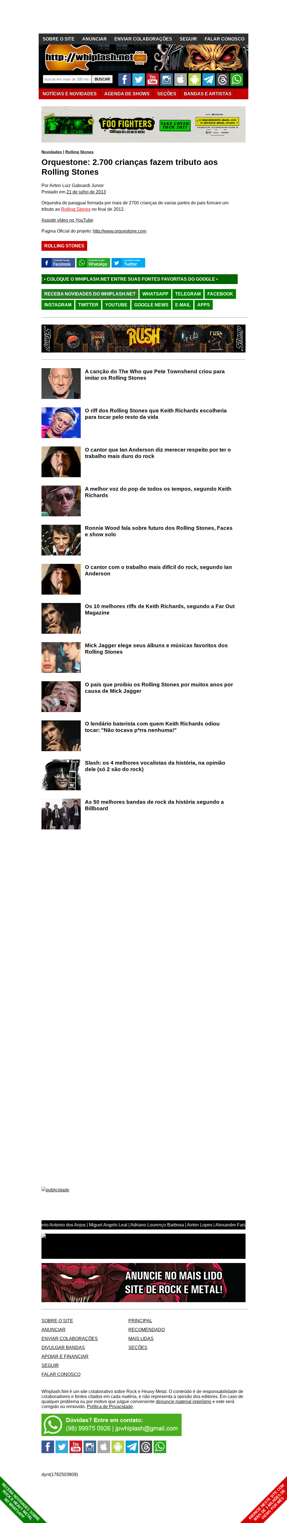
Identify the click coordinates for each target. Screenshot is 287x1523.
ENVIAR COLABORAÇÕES (143, 39)
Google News (151, 304)
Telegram (188, 294)
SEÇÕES (166, 93)
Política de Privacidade (110, 1406)
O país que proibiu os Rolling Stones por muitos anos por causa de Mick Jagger (159, 688)
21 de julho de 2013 (86, 192)
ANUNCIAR (94, 39)
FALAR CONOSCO (224, 39)
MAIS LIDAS (141, 1338)
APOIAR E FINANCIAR (65, 1356)
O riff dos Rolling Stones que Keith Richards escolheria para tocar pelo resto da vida (156, 414)
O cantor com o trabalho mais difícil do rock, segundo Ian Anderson (158, 570)
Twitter (88, 304)
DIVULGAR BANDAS (63, 1347)
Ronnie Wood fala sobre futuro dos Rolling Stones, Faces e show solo (159, 531)
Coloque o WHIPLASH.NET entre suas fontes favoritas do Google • (90, 279)
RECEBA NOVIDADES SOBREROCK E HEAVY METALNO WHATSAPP (20, 1502)
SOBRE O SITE (59, 39)
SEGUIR (188, 39)
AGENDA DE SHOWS (127, 93)
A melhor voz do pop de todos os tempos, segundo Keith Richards (158, 492)
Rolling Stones (79, 152)
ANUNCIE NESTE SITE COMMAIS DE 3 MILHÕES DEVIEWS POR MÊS (267, 1502)
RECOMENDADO (146, 1329)
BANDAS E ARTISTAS (208, 93)
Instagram (57, 304)
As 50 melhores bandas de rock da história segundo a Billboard (154, 805)
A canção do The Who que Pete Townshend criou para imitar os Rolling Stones (155, 374)
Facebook (220, 294)
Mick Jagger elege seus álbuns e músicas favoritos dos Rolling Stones (156, 648)
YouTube (116, 304)
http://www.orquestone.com (119, 231)
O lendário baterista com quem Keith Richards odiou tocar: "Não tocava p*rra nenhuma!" (152, 727)
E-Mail (183, 304)
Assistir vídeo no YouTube (67, 220)
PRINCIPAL (140, 1320)
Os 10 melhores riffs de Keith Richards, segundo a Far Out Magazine (160, 609)
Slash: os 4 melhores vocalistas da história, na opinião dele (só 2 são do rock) (155, 766)
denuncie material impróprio (183, 1401)
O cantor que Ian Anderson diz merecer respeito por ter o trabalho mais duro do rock (158, 453)
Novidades (51, 152)
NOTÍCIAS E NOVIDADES (70, 93)
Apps (203, 304)
